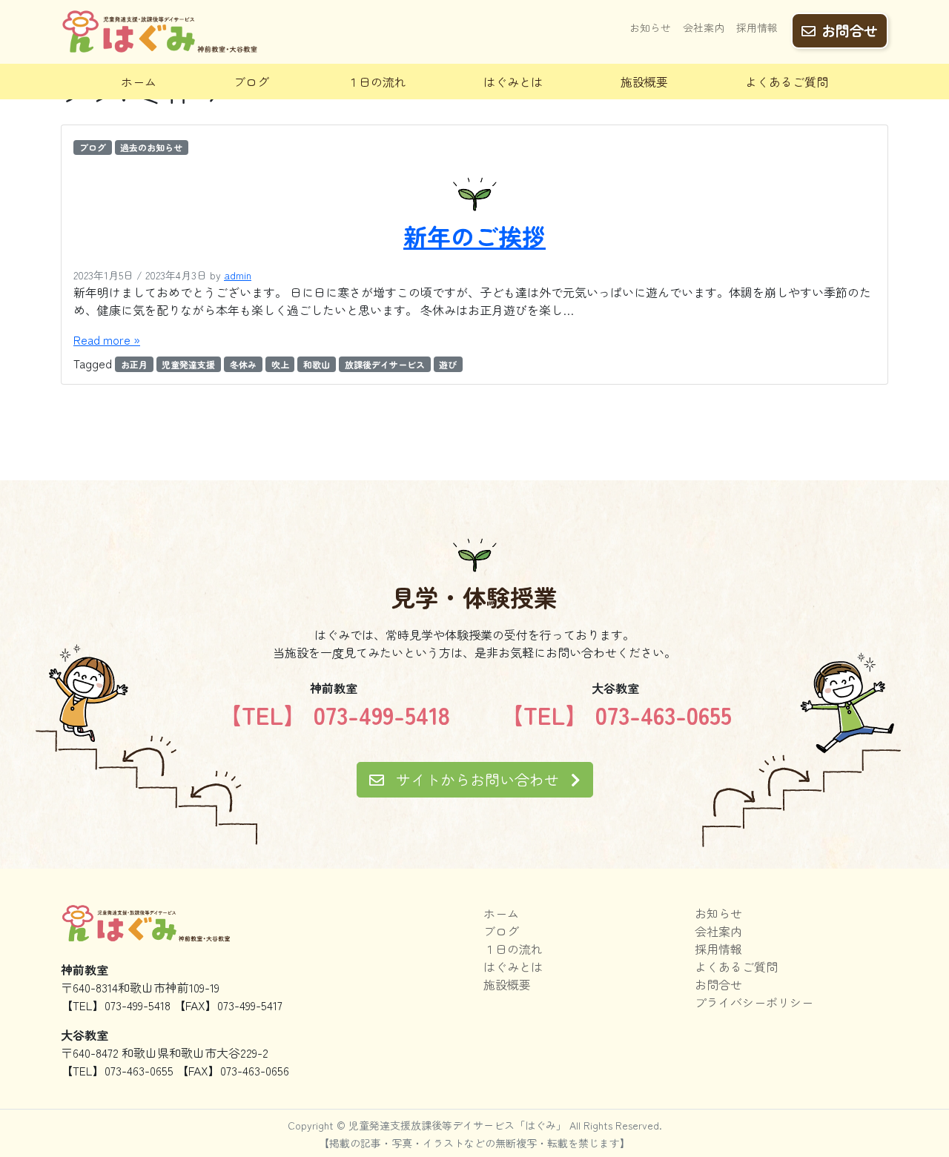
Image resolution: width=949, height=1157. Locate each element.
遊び (448, 364)
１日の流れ (376, 81)
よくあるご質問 (786, 81)
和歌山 (316, 364)
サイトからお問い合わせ (477, 779)
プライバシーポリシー (754, 1002)
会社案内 (703, 27)
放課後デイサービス (385, 364)
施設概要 (644, 81)
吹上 (280, 364)
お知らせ (650, 27)
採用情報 (757, 27)
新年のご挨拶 (474, 236)
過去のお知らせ (151, 147)
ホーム (138, 81)
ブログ (251, 81)
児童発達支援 (188, 364)
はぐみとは (513, 81)
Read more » (106, 339)
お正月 (134, 364)
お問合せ (849, 30)
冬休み (243, 364)
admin (237, 275)
